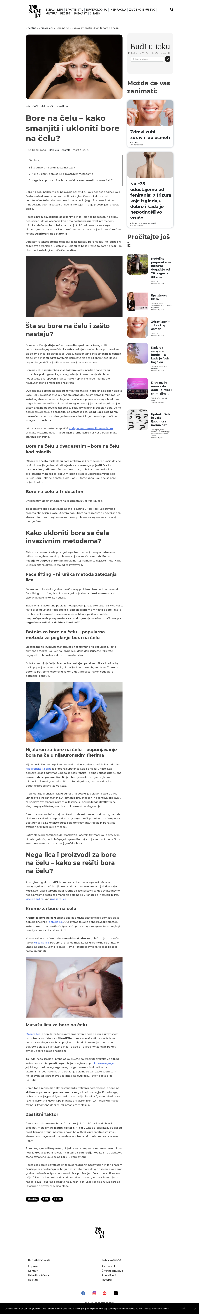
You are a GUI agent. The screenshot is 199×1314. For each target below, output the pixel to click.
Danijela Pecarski (59, 150)
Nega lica (32, 1199)
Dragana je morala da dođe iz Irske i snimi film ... (161, 388)
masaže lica (58, 899)
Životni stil (74, 9)
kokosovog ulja (104, 1063)
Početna (31, 28)
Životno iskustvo (142, 9)
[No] (195, 1308)
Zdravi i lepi (54, 9)
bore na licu (56, 921)
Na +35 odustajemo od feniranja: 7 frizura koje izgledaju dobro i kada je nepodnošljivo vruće (150, 200)
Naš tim (33, 1279)
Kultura (51, 13)
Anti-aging (58, 106)
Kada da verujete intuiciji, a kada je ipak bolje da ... (160, 355)
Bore (46, 1199)
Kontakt (33, 1270)
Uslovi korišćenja (38, 1275)
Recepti (65, 13)
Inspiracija (118, 9)
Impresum (34, 1266)
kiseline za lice (35, 899)
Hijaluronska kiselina (38, 768)
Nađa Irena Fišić (149, 223)
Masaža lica (33, 1034)
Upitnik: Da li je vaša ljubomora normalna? (160, 419)
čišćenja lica (41, 942)
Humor (57, 1199)
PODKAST (80, 13)
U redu (182, 1308)
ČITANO (95, 13)
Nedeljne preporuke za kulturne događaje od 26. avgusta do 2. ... (161, 268)
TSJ (136, 143)
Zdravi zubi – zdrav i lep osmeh (160, 325)
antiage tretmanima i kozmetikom (91, 428)
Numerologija (96, 9)
